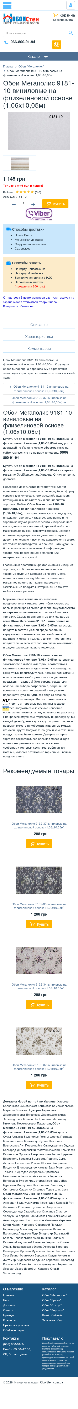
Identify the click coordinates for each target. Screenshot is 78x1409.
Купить (59, 203)
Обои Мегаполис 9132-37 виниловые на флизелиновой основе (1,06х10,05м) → (39, 400)
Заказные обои (52, 1320)
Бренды (8, 1315)
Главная (8, 1295)
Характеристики (39, 336)
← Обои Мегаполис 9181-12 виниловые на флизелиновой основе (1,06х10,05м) (39, 388)
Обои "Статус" (52, 1305)
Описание (39, 324)
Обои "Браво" (51, 1300)
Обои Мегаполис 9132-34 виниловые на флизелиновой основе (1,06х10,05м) (39, 986)
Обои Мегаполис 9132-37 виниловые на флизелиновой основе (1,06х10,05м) (39, 825)
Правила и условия (16, 1325)
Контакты (9, 1320)
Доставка (9, 1305)
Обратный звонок (56, 44)
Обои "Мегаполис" (54, 1295)
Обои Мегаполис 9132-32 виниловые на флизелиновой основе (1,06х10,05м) (39, 1066)
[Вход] (71, 5)
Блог (6, 1300)
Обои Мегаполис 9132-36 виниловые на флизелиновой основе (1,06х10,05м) (39, 906)
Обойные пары (13, 1330)
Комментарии (39, 348)
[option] (19, 163)
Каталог (34, 56)
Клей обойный (52, 1315)
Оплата (8, 1310)
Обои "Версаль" (53, 1310)
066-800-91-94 (23, 41)
